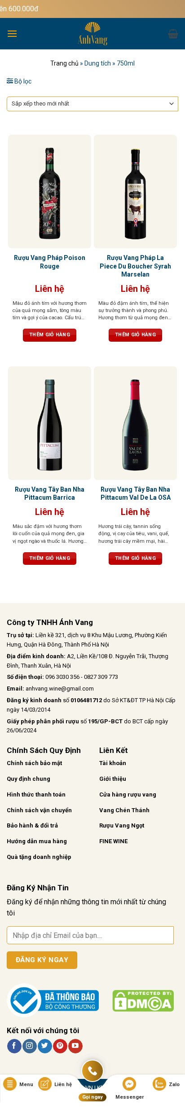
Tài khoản (112, 763)
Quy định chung (28, 778)
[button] (12, 33)
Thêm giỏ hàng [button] (49, 335)
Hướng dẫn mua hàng (37, 841)
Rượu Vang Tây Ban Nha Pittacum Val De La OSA (136, 493)
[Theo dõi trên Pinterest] (60, 1046)
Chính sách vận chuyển (39, 810)
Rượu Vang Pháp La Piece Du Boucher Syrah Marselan (135, 265)
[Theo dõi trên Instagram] (29, 1046)
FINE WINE (113, 841)
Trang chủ (64, 63)
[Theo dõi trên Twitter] (45, 1046)
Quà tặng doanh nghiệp (39, 857)
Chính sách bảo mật (34, 763)
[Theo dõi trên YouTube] (75, 1046)
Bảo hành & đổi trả (32, 825)
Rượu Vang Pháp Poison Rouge (49, 261)
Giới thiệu (112, 778)
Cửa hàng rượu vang (127, 794)
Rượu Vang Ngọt (121, 825)
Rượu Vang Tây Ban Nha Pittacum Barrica (49, 493)
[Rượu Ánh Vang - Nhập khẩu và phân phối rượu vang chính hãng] (92, 33)
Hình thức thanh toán (36, 794)
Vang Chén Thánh (124, 810)
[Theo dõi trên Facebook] (14, 1046)
